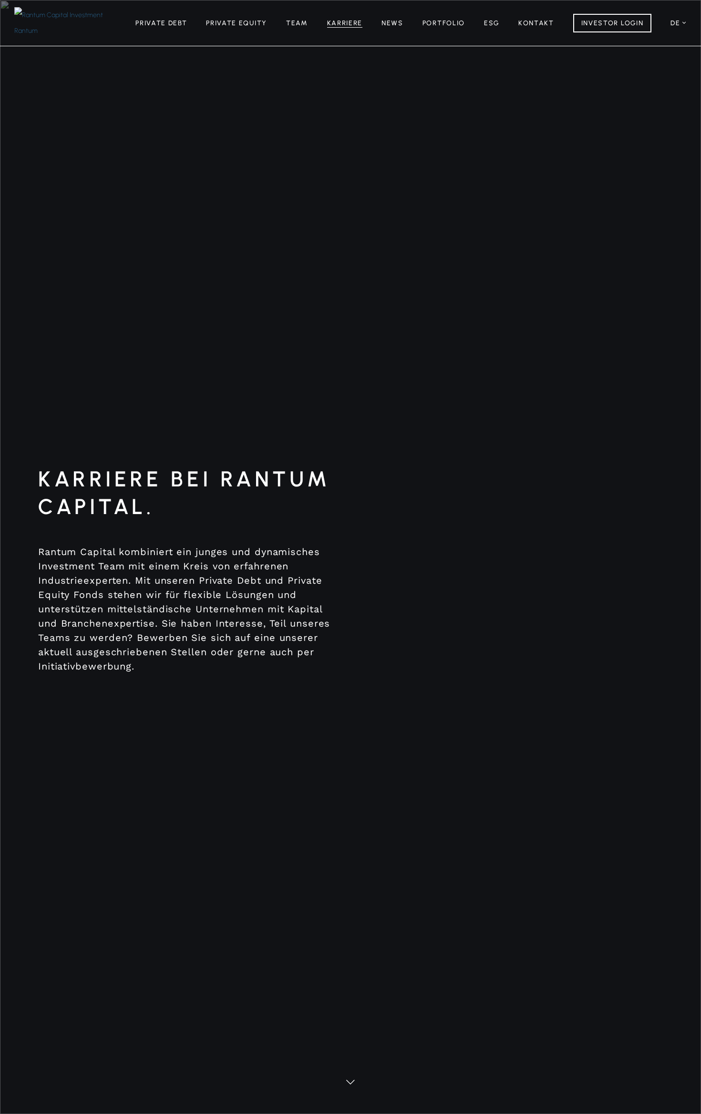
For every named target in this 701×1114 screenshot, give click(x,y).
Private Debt (161, 23)
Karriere (344, 23)
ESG (491, 23)
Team (297, 23)
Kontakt (536, 23)
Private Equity (236, 23)
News (392, 23)
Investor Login (612, 23)
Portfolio (444, 23)
